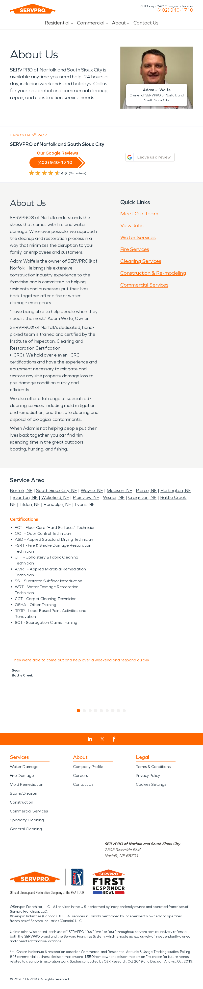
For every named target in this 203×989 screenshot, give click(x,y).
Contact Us (145, 23)
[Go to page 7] (113, 711)
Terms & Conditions (153, 766)
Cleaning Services (140, 261)
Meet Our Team (139, 213)
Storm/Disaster (24, 793)
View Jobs (132, 225)
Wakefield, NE (55, 497)
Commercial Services (144, 285)
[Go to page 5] (101, 711)
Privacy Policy (148, 775)
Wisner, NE (114, 497)
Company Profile (88, 766)
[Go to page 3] (90, 711)
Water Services (138, 237)
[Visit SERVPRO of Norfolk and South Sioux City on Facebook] (114, 739)
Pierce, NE (146, 490)
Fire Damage (22, 775)
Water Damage (24, 766)
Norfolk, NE (21, 490)
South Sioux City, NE (56, 490)
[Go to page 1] (79, 711)
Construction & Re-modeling (153, 273)
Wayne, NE (92, 490)
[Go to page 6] (107, 711)
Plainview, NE (86, 497)
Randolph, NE (57, 504)
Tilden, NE (30, 504)
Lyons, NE (85, 504)
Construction (21, 802)
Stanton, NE (25, 497)
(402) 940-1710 (175, 10)
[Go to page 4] (96, 711)
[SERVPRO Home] (32, 9)
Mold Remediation (26, 784)
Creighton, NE (142, 497)
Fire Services (134, 249)
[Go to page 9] (124, 711)
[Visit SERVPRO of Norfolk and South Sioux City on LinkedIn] (90, 739)
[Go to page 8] (119, 711)
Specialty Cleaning (27, 820)
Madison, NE (119, 490)
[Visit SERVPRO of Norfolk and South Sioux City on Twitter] (102, 739)
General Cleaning (26, 829)
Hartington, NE (175, 490)
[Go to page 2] (84, 711)
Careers (80, 775)
